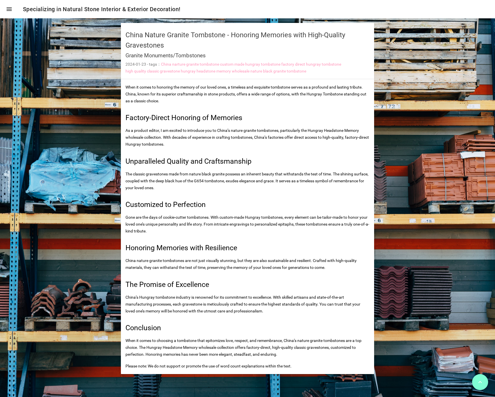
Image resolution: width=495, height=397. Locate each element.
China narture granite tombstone (190, 64)
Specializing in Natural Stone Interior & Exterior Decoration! (101, 9)
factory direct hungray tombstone (311, 64)
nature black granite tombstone (278, 71)
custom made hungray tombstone (250, 64)
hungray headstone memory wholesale (215, 71)
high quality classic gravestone (152, 71)
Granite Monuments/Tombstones (165, 55)
